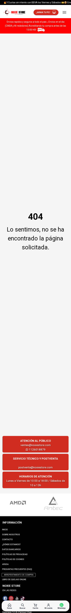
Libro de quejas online (14, 579)
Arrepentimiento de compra (18, 575)
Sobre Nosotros (11, 534)
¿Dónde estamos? (11, 544)
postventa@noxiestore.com (35, 467)
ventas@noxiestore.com (35, 445)
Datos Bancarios (11, 549)
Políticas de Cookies (13, 559)
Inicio (5, 529)
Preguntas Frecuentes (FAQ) (17, 569)
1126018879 (36, 449)
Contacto (7, 539)
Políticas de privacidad (15, 554)
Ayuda (5, 564)
